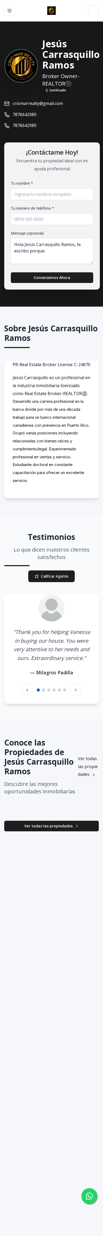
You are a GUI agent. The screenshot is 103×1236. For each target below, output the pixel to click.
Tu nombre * (22, 183)
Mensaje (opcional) (27, 233)
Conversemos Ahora (52, 277)
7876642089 (24, 114)
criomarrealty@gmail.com (38, 103)
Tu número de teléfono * (32, 208)
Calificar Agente (54, 576)
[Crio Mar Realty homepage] (51, 10)
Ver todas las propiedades (88, 766)
